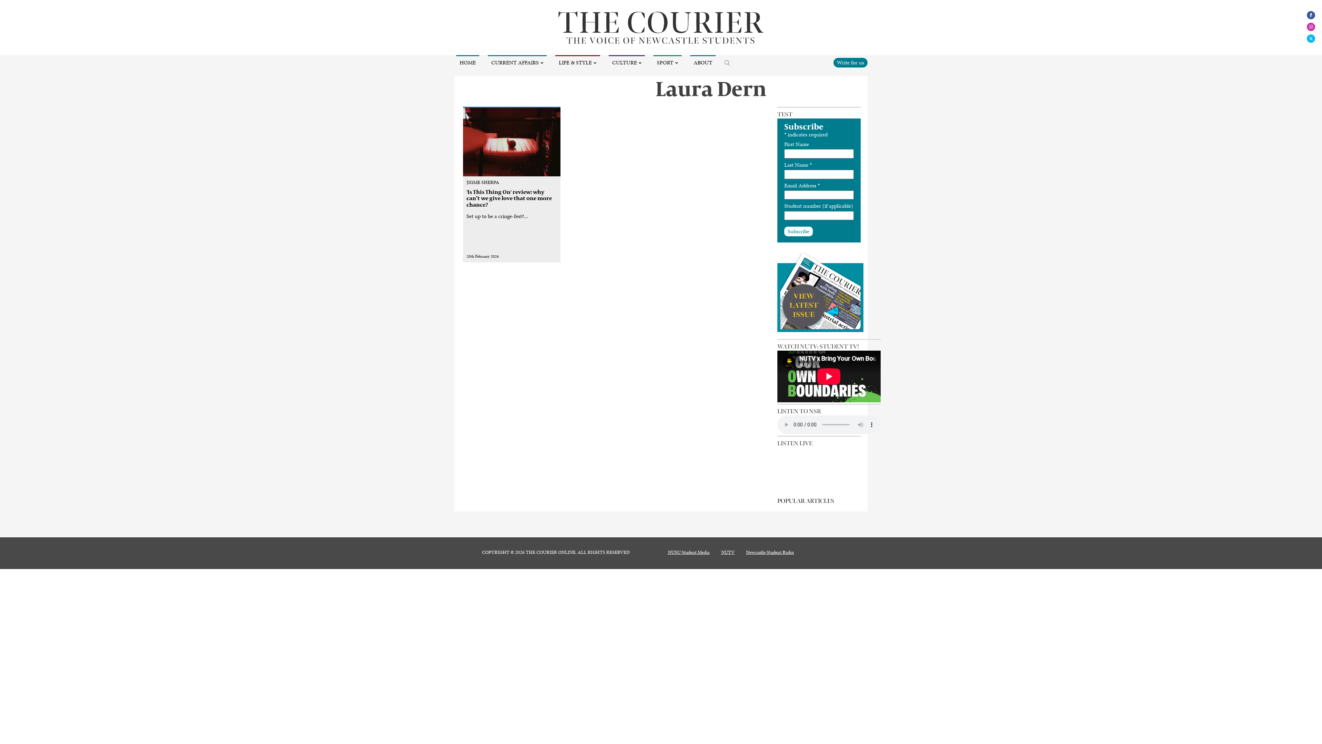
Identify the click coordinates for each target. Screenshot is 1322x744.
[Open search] (727, 63)
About (703, 62)
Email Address (802, 185)
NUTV (728, 552)
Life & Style (575, 62)
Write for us (850, 62)
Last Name (798, 165)
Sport (665, 62)
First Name (796, 144)
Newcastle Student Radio (770, 552)
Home (468, 62)
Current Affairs (515, 62)
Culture (624, 62)
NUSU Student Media (689, 552)
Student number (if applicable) (818, 206)
